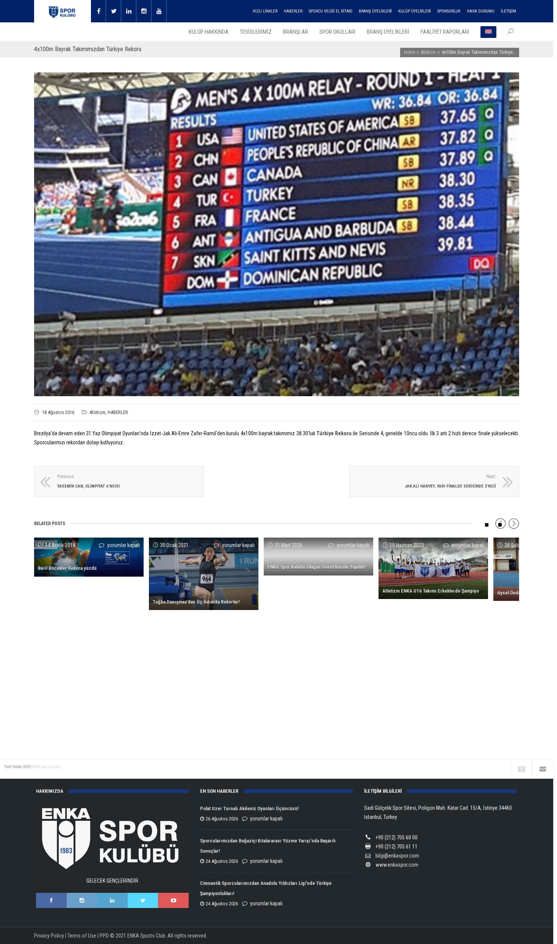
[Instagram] (144, 11)
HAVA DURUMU (480, 11)
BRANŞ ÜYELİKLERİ (375, 11)
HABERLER (293, 11)
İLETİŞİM (508, 11)
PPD (104, 936)
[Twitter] (113, 11)
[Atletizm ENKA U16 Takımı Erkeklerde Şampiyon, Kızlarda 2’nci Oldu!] (433, 568)
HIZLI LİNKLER (265, 11)
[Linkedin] (128, 11)
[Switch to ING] (488, 31)
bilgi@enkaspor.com (397, 856)
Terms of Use (81, 936)
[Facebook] (98, 11)
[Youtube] (159, 11)
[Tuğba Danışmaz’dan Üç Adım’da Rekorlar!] (203, 574)
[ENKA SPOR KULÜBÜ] (62, 11)
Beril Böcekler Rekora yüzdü (67, 568)
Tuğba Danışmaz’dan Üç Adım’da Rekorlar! (196, 602)
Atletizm (97, 412)
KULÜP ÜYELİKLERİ (414, 11)
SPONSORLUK (448, 11)
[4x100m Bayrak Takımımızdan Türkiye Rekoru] (276, 234)
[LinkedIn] (112, 900)
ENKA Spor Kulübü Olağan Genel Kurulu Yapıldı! (316, 567)
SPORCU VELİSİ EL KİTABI (330, 11)
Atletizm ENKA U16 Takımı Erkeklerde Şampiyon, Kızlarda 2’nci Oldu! (453, 591)
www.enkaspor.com (397, 865)
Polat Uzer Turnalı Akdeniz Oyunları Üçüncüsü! (249, 808)
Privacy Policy (49, 936)
